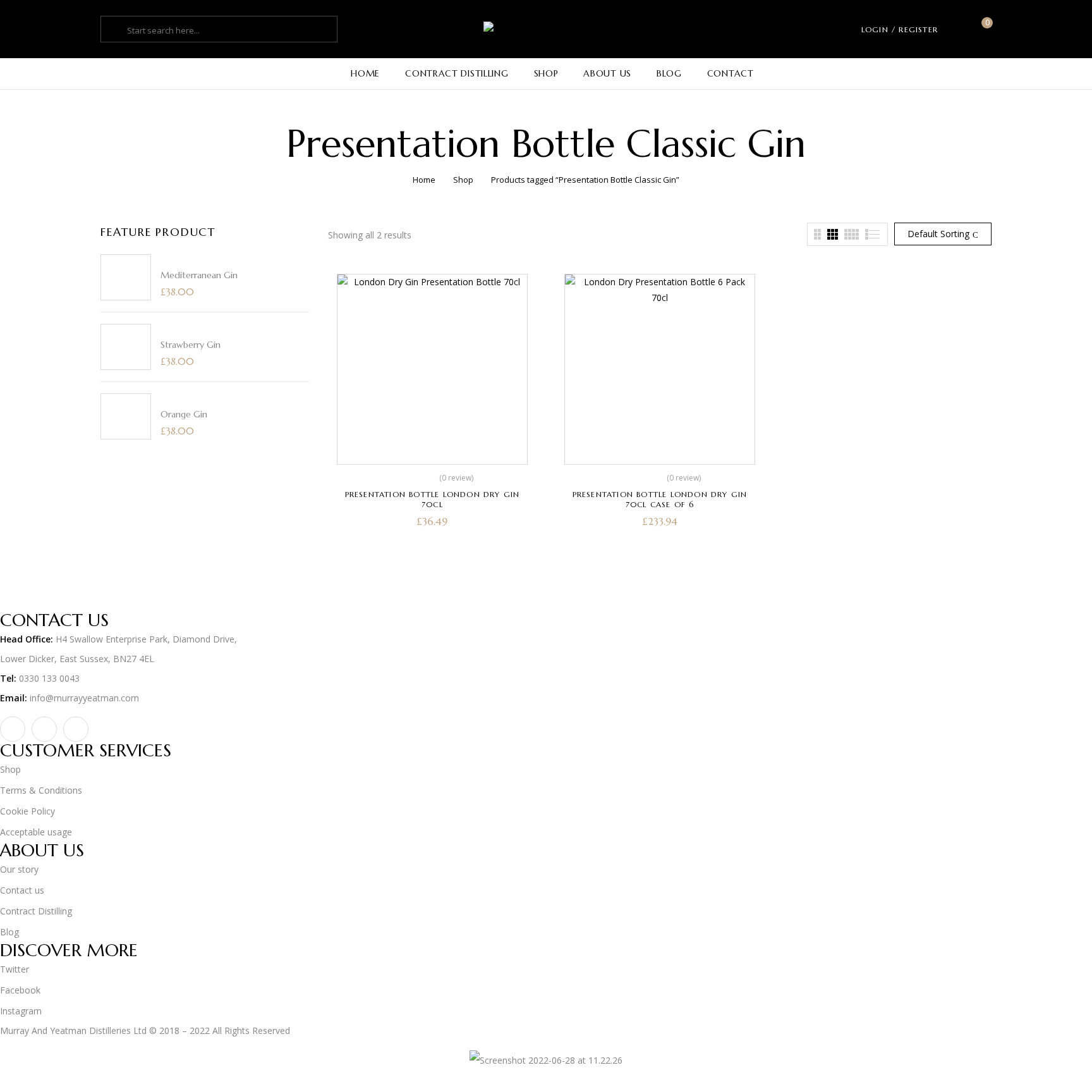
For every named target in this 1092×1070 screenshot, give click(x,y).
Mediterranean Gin (199, 275)
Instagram (21, 1011)
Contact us (22, 890)
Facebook (20, 990)
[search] (115, 30)
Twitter (14, 969)
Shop (463, 179)
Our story (19, 869)
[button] (982, 29)
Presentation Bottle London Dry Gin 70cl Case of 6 (660, 499)
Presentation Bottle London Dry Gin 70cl (432, 499)
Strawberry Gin (191, 344)
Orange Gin (184, 414)
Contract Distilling (36, 911)
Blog (9, 932)
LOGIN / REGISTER (899, 29)
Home (424, 179)
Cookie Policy (27, 811)
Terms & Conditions (41, 790)
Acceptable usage (36, 832)
